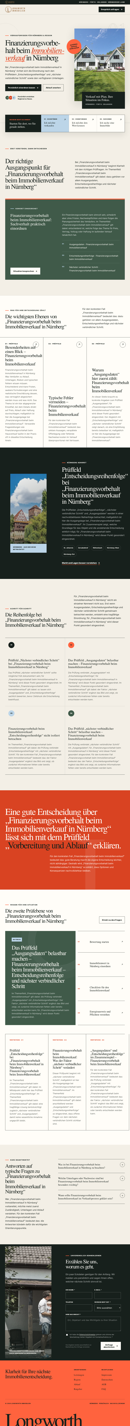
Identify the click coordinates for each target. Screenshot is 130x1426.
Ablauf (77, 1384)
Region (77, 1379)
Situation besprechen (25, 271)
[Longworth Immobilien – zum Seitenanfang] (17, 9)
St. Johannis (68, 548)
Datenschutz (107, 1379)
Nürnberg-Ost (69, 554)
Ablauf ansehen (53, 88)
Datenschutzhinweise (87, 1334)
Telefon (69, 1302)
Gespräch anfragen (112, 9)
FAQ (104, 1388)
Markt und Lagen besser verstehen (81, 563)
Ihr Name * (70, 1290)
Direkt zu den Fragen (112, 920)
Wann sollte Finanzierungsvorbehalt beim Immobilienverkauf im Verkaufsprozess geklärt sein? (85, 1196)
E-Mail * (98, 1290)
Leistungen (79, 1374)
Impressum (107, 1374)
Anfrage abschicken (111, 1346)
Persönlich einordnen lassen (23, 88)
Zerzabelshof (83, 548)
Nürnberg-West (113, 548)
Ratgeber (78, 1388)
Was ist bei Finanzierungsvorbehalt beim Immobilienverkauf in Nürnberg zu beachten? (81, 1166)
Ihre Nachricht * (73, 1314)
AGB (104, 1384)
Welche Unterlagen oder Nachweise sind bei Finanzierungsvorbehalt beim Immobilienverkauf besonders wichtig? (83, 1181)
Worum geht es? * (102, 1302)
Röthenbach (97, 548)
